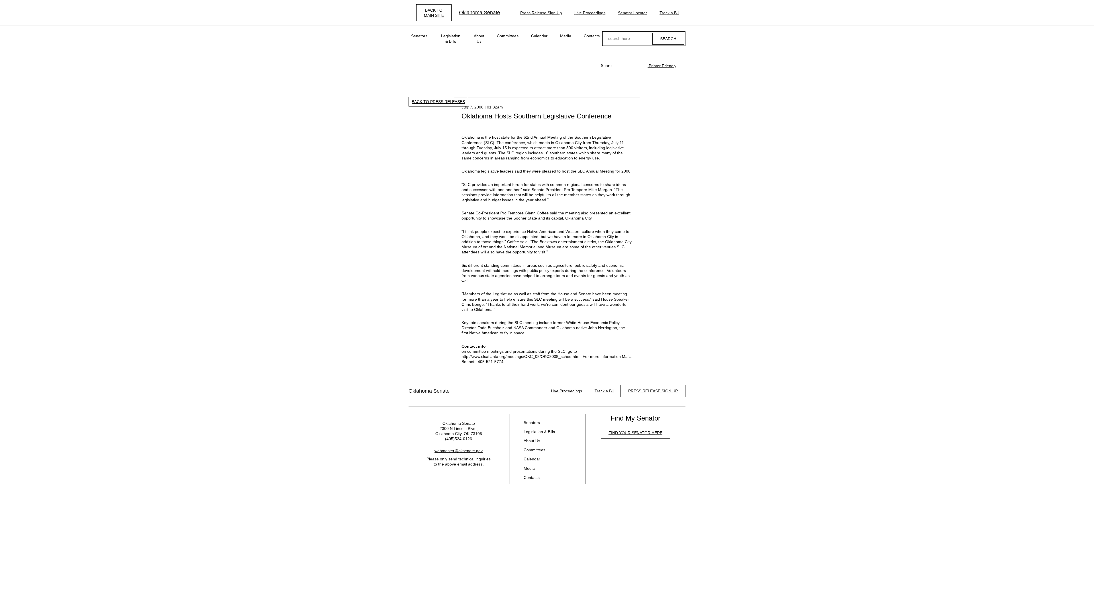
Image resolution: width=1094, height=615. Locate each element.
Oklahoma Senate (479, 12)
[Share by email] (637, 65)
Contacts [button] (592, 36)
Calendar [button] (539, 36)
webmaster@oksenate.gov (458, 450)
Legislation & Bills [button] (450, 38)
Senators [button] (419, 36)
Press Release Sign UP (653, 391)
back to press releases (438, 101)
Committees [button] (508, 36)
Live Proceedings (589, 13)
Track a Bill (669, 13)
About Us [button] (479, 38)
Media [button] (565, 36)
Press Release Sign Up (541, 13)
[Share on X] (628, 65)
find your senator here (635, 432)
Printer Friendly (662, 65)
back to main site (434, 13)
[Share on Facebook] (619, 65)
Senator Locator (632, 13)
